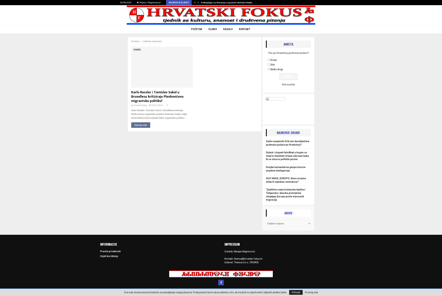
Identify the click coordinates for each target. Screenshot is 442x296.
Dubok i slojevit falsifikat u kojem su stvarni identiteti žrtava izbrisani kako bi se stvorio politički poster (287, 156)
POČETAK (196, 29)
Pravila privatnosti (110, 251)
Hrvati (273, 60)
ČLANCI (212, 29)
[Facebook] (221, 282)
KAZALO (228, 29)
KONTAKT (244, 29)
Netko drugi (276, 69)
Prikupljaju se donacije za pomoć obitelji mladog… (228, 2)
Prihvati (296, 292)
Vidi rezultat (288, 84)
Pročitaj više (311, 292)
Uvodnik (137, 50)
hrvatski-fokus (140, 105)
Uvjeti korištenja (109, 256)
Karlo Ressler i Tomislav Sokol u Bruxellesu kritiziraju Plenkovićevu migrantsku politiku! (157, 96)
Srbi (272, 64)
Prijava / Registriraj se (150, 2)
